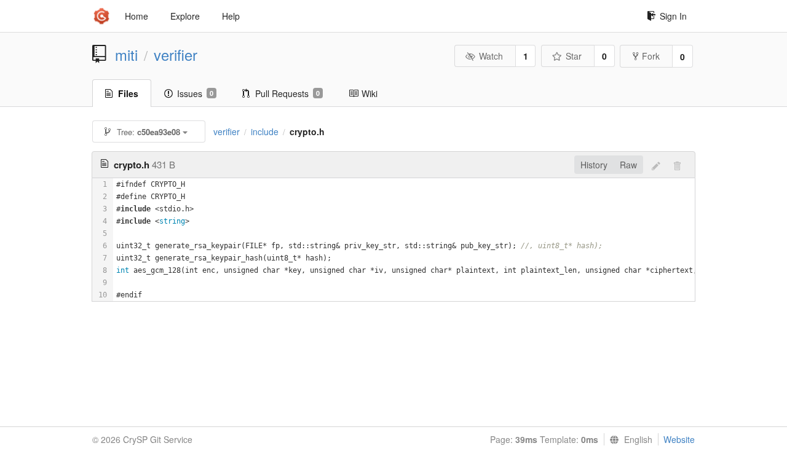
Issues (195, 93)
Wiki (370, 93)
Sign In (673, 16)
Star (574, 56)
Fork (651, 56)
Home (136, 16)
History (593, 165)
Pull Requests (287, 93)
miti (126, 54)
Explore (185, 16)
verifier (175, 54)
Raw (628, 165)
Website (679, 439)
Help (231, 16)
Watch (491, 56)
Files (128, 93)
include (265, 131)
